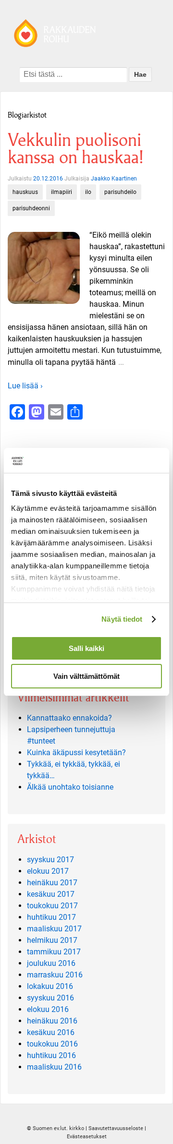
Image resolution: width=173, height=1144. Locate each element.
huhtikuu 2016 (51, 1055)
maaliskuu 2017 (54, 928)
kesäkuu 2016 (50, 1032)
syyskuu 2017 (50, 859)
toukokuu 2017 (52, 905)
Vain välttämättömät (86, 676)
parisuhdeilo (120, 192)
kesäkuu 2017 (50, 894)
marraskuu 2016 (55, 974)
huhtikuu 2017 (51, 917)
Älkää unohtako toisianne (70, 787)
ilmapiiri (61, 192)
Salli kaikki (86, 648)
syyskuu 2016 (50, 997)
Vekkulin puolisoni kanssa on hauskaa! (75, 148)
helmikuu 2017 (52, 940)
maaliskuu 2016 (54, 1067)
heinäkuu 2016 (52, 1020)
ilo (88, 192)
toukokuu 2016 (52, 1043)
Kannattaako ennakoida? (69, 718)
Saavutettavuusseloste (115, 1128)
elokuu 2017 (48, 871)
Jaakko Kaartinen (114, 178)
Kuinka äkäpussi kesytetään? (76, 752)
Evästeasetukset (87, 1136)
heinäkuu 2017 (52, 882)
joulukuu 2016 (51, 963)
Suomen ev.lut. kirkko (58, 1128)
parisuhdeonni (31, 208)
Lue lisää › (25, 385)
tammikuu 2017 (54, 951)
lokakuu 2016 (50, 986)
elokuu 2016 (48, 1009)
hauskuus (25, 192)
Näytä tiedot (121, 619)
